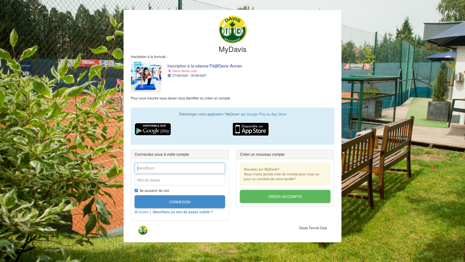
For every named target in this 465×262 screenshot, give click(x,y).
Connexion (180, 201)
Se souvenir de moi (154, 190)
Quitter (143, 211)
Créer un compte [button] (285, 196)
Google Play (256, 114)
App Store (279, 114)
